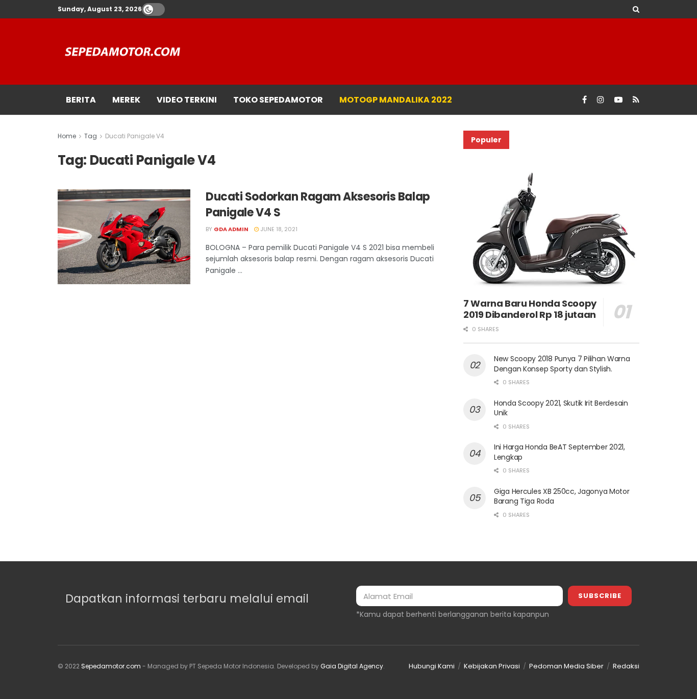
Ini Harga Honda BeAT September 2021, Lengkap (559, 452)
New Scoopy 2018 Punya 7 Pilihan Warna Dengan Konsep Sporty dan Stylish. (562, 364)
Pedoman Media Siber (566, 666)
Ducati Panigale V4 (134, 136)
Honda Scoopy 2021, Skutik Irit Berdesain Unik (561, 408)
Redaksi (626, 666)
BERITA (81, 100)
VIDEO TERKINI (187, 100)
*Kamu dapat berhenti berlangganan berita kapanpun (452, 614)
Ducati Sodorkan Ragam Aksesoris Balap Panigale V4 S (318, 204)
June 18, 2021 (278, 229)
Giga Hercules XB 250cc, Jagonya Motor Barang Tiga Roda (562, 496)
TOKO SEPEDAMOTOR (278, 100)
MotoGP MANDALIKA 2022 (395, 100)
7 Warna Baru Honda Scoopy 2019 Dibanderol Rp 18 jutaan (529, 309)
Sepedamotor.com (111, 666)
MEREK (126, 100)
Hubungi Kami (432, 666)
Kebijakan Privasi (492, 666)
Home (67, 136)
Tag (90, 136)
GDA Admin (231, 229)
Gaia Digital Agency (351, 666)
